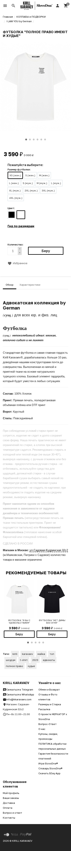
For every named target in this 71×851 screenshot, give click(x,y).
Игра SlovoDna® (48, 763)
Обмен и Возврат (49, 689)
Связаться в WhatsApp (20, 694)
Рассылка (44, 709)
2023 (35, 659)
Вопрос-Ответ (47, 724)
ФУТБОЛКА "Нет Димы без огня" (52, 621)
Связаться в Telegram (19, 689)
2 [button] (30, 139)
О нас (41, 728)
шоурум (10, 659)
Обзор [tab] (9, 284)
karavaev (27, 653)
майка (41, 653)
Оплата (7, 807)
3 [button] (34, 139)
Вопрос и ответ (12, 812)
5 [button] (41, 139)
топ (52, 653)
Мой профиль (11, 793)
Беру (19, 634)
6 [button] (45, 139)
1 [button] (26, 139)
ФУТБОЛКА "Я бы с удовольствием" (19, 621)
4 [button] (37, 139)
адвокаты (49, 659)
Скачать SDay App (49, 773)
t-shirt (24, 659)
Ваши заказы (11, 797)
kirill (14, 653)
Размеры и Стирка (49, 704)
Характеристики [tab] (30, 284)
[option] (35, 86)
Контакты (9, 817)
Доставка (9, 802)
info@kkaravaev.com (18, 699)
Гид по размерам (21, 226)
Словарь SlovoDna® (50, 768)
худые (31, 666)
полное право (14, 666)
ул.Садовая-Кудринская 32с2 (49, 550)
